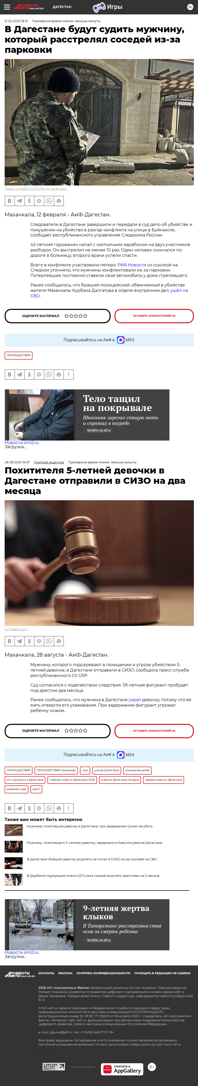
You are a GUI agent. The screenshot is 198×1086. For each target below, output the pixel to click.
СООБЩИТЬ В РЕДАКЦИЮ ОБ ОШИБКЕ (162, 973)
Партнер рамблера (83, 1066)
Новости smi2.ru (22, 442)
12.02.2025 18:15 (16, 21)
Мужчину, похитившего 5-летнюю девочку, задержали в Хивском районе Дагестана (94, 843)
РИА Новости (132, 264)
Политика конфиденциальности (103, 973)
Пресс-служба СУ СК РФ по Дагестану (36, 189)
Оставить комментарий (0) (154, 316)
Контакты (46, 973)
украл (134, 699)
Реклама (65, 973)
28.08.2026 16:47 (17, 462)
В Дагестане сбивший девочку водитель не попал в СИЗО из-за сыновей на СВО (92, 859)
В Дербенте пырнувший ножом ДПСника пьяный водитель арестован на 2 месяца (93, 876)
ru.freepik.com (16, 629)
